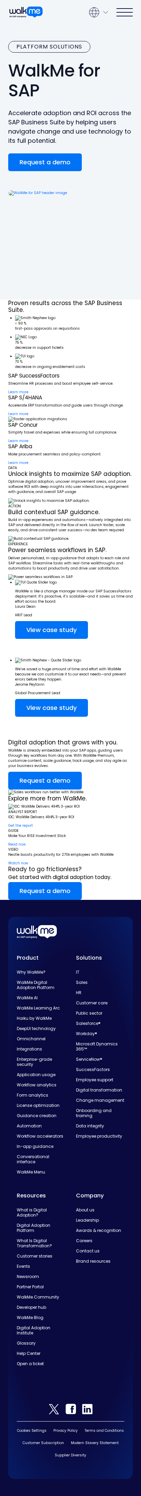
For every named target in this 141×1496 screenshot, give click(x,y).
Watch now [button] (18, 863)
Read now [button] (17, 844)
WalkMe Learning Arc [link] (38, 1008)
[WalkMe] (26, 12)
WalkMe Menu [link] (31, 1172)
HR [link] (78, 993)
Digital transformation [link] (99, 1090)
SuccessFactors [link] (93, 1069)
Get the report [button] (20, 825)
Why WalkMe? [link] (31, 972)
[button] (45, 162)
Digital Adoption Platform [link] (33, 1227)
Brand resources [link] (93, 1261)
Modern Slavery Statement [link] (95, 1442)
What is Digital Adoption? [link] (32, 1212)
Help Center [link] (28, 1353)
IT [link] (77, 972)
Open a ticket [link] (30, 1364)
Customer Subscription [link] (43, 1442)
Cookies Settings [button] (32, 1430)
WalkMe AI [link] (27, 998)
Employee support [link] (94, 1080)
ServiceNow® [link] (89, 1059)
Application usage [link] (36, 1075)
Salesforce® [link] (88, 1023)
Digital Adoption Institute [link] (33, 1330)
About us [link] (85, 1210)
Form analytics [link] (32, 1095)
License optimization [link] (38, 1105)
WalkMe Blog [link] (30, 1317)
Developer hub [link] (31, 1307)
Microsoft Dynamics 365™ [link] (97, 1046)
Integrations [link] (29, 1049)
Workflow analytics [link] (36, 1085)
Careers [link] (84, 1241)
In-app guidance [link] (35, 1146)
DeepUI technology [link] (36, 1028)
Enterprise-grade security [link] (34, 1061)
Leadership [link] (87, 1220)
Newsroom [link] (28, 1276)
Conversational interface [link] (33, 1159)
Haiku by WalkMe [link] (34, 1018)
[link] (37, 931)
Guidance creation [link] (36, 1115)
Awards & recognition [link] (98, 1230)
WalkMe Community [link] (38, 1297)
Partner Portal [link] (30, 1287)
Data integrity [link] (90, 1126)
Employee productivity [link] (99, 1136)
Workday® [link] (86, 1034)
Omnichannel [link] (31, 1039)
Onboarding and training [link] (94, 1113)
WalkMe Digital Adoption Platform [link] (35, 984)
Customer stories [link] (34, 1256)
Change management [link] (100, 1100)
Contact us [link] (88, 1251)
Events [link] (23, 1266)
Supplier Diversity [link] (70, 1455)
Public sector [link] (89, 1013)
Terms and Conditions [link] (104, 1430)
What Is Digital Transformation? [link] (34, 1243)
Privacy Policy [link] (65, 1430)
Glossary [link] (26, 1343)
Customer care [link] (91, 1003)
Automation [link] (29, 1126)
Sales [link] (82, 982)
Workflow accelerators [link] (40, 1136)
